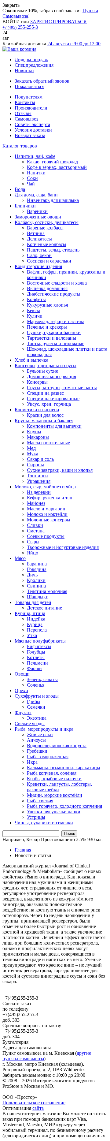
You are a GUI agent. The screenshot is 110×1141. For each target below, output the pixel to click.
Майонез (36, 503)
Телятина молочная (47, 591)
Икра (32, 762)
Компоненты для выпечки (54, 426)
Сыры (33, 541)
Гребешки (37, 751)
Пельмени (37, 663)
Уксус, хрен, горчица (49, 404)
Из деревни (39, 492)
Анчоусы (36, 740)
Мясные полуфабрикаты (40, 640)
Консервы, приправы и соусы (45, 365)
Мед (31, 448)
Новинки (24, 70)
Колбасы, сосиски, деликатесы (47, 222)
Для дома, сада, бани (36, 194)
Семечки (36, 707)
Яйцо (32, 552)
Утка (32, 635)
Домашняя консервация (51, 376)
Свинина (36, 585)
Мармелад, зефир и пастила (55, 321)
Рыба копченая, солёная (51, 773)
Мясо (20, 558)
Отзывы (23, 113)
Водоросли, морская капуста (56, 745)
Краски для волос (45, 415)
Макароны (38, 437)
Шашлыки (38, 596)
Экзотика (36, 718)
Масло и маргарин (46, 508)
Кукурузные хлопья (47, 305)
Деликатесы (39, 238)
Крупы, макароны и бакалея (44, 420)
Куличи (34, 316)
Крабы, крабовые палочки (54, 778)
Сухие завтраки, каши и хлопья (60, 470)
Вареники (37, 211)
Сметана (36, 530)
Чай (31, 183)
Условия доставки (33, 129)
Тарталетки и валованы (51, 338)
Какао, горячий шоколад (52, 161)
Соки (32, 178)
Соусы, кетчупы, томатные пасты (62, 387)
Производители (31, 107)
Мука (32, 453)
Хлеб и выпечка (31, 360)
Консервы (37, 382)
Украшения (38, 481)
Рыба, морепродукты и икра (44, 729)
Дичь (32, 574)
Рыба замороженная (47, 756)
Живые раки (40, 734)
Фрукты (23, 712)
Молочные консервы (48, 519)
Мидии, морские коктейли (54, 795)
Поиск (69, 833)
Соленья (35, 685)
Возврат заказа (30, 135)
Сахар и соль (40, 459)
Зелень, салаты (42, 679)
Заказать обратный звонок (42, 81)
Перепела (37, 629)
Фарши (34, 668)
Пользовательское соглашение (33, 1102)
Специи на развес (45, 393)
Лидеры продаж (31, 59)
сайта (38, 1108)
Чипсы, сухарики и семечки (44, 822)
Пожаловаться (29, 86)
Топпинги (37, 475)
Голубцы (36, 651)
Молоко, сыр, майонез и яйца (45, 486)
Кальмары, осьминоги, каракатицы (63, 767)
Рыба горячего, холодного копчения (64, 806)
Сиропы (35, 464)
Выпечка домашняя (47, 288)
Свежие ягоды (30, 723)
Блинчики (25, 205)
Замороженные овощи (38, 216)
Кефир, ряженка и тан (49, 497)
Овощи (22, 674)
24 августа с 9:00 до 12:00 (74, 43)
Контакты (25, 102)
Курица (34, 624)
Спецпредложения (34, 65)
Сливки (35, 525)
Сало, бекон (39, 255)
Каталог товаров (19, 145)
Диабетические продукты (53, 293)
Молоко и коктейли (47, 514)
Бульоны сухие (42, 371)
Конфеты (36, 299)
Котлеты (36, 657)
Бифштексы (39, 646)
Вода (20, 189)
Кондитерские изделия (38, 266)
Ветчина (36, 233)
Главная (23, 849)
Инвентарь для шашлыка (53, 200)
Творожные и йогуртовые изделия (63, 547)
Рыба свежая (40, 800)
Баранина (37, 563)
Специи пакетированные (53, 398)
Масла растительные (48, 442)
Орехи (21, 690)
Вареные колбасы (45, 227)
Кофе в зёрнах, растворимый (57, 167)
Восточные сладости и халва (57, 282)
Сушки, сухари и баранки (54, 332)
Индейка (36, 618)
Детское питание (44, 607)
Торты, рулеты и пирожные (55, 343)
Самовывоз (26, 118)
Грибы (33, 701)
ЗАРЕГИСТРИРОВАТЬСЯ (58, 21)
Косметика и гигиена (37, 409)
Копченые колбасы (46, 244)
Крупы (34, 431)
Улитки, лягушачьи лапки (53, 811)
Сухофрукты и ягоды (37, 696)
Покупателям (28, 96)
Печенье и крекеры (47, 327)
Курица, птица (30, 613)
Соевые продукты (45, 536)
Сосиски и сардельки (49, 260)
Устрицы (36, 817)
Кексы (33, 310)
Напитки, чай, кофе (35, 156)
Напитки (36, 172)
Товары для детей (33, 602)
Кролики (36, 580)
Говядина (36, 569)
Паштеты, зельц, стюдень (53, 249)
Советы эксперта (32, 124)
